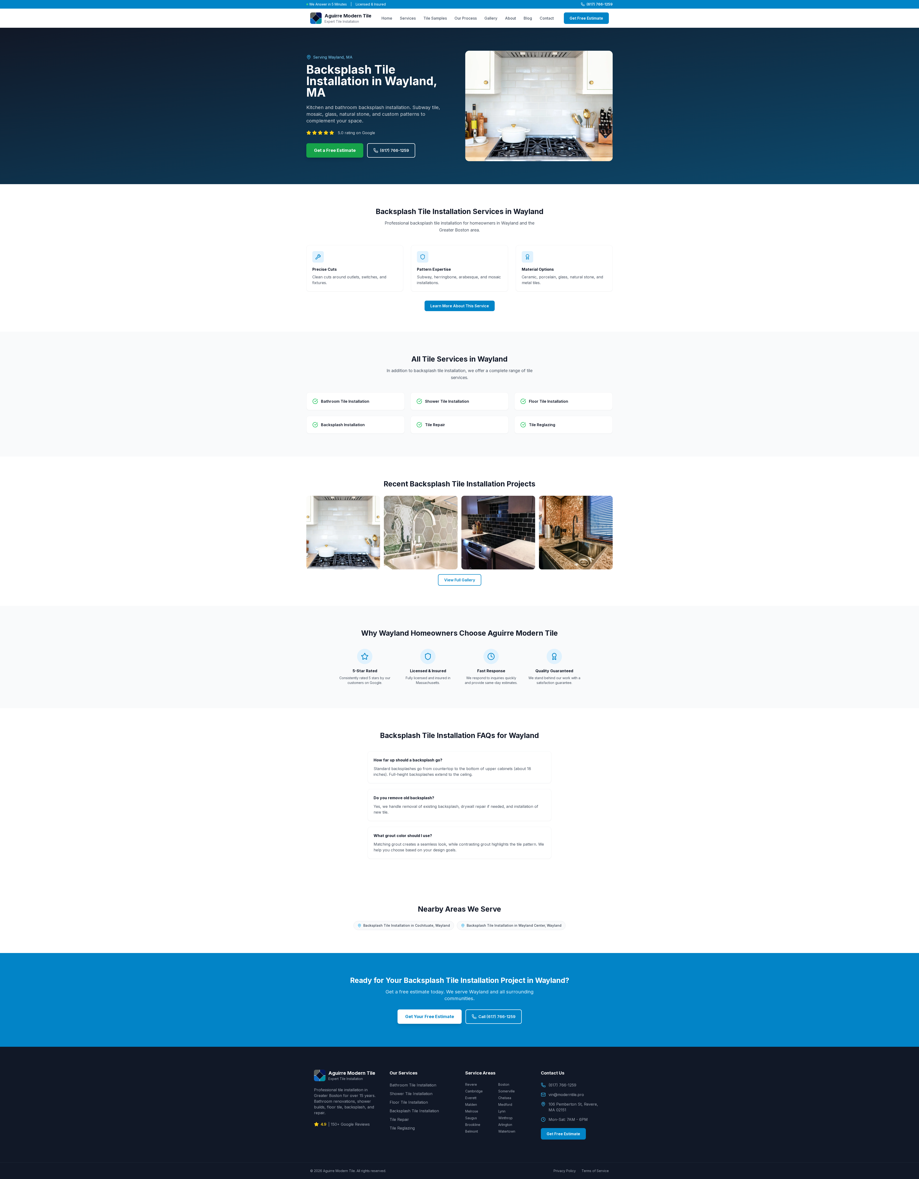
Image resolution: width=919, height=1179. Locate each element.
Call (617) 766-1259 (497, 1016)
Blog (528, 18)
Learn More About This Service (459, 305)
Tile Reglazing (402, 1128)
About (510, 18)
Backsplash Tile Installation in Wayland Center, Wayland (514, 925)
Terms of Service (595, 1171)
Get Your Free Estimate (429, 1016)
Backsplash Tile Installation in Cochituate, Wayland (406, 925)
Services (408, 18)
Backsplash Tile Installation (414, 1110)
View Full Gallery (459, 580)
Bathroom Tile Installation (413, 1085)
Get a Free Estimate (335, 150)
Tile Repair (399, 1119)
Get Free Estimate (586, 18)
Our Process (465, 18)
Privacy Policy (565, 1171)
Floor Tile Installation (409, 1102)
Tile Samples (435, 18)
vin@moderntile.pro (566, 1094)
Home (386, 18)
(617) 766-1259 (600, 4)
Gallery (490, 18)
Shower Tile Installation (411, 1093)
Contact (547, 18)
